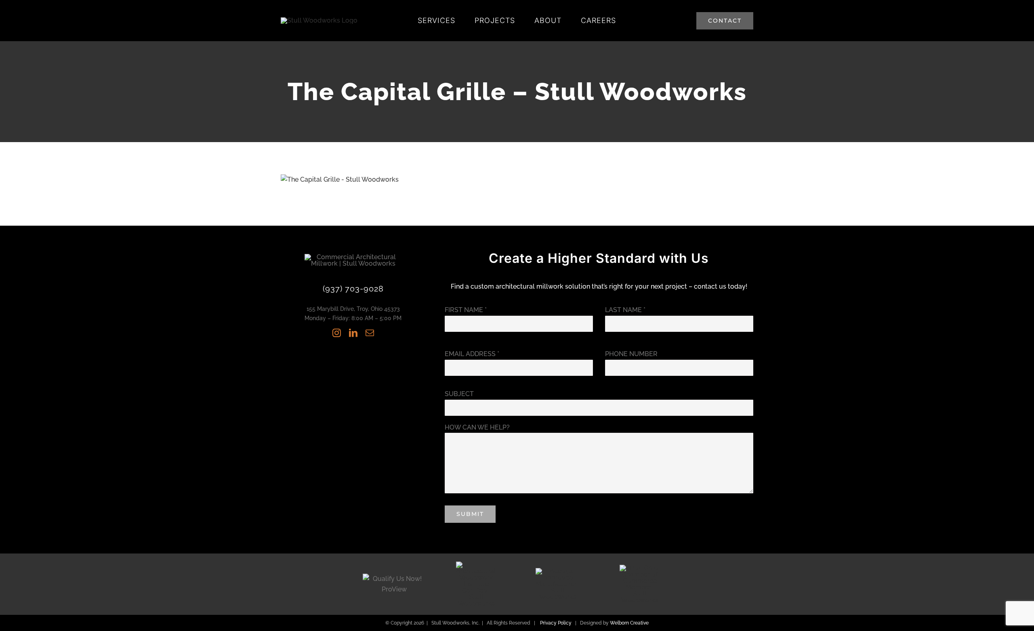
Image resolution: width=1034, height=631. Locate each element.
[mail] (370, 333)
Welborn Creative (629, 623)
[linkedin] (353, 333)
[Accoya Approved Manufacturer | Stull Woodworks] (558, 571)
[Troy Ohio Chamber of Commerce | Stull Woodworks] (640, 568)
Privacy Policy (556, 623)
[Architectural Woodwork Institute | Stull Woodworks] (476, 564)
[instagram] (336, 333)
